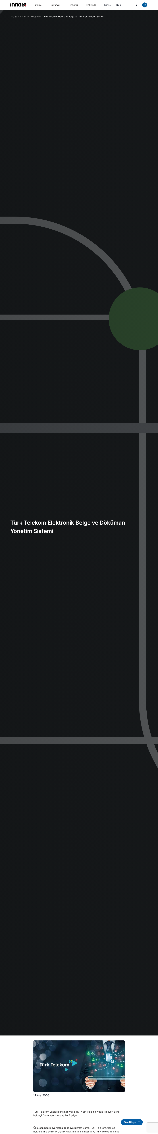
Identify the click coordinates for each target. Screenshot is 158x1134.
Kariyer (107, 5)
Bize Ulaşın (130, 1122)
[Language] (144, 5)
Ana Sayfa (15, 16)
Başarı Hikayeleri (32, 16)
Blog (118, 5)
